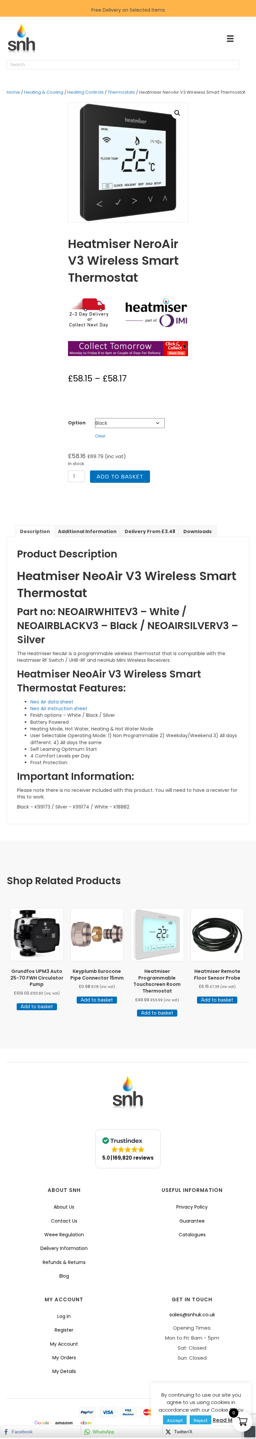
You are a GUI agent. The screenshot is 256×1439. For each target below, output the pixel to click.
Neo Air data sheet (51, 701)
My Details (64, 1371)
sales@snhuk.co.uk (192, 1314)
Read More (227, 1420)
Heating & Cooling (43, 92)
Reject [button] (200, 1420)
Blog (64, 1276)
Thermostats (121, 92)
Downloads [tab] (197, 531)
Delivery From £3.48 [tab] (150, 531)
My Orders (64, 1357)
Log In (64, 1316)
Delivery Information (64, 1248)
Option (77, 422)
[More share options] (249, 1431)
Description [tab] (35, 531)
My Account (64, 1344)
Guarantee (192, 1221)
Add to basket (120, 476)
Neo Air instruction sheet (58, 708)
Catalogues (192, 1234)
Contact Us (64, 1221)
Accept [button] (175, 1420)
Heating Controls (85, 92)
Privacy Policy (192, 1207)
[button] (246, 65)
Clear (100, 436)
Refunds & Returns (64, 1262)
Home (13, 92)
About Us (64, 1207)
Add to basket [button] (37, 1007)
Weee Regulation (64, 1234)
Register (64, 1330)
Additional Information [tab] (87, 531)
